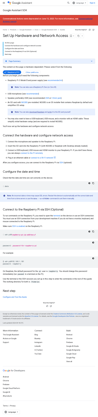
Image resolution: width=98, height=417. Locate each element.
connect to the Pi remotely (32, 153)
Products (13, 30)
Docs (36, 30)
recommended (32, 94)
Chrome (69, 338)
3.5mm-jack (56, 98)
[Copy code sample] (93, 183)
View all (69, 361)
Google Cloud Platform (11, 388)
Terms (5, 406)
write (50, 112)
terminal (56, 216)
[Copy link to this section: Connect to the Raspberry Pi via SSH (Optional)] (66, 209)
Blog (36, 335)
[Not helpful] (93, 30)
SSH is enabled (18, 226)
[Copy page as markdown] (78, 36)
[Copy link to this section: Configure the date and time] (42, 172)
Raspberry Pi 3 (13, 72)
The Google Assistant (11, 335)
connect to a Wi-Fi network (42, 158)
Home (5, 30)
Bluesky (37, 338)
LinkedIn (38, 346)
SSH (61, 162)
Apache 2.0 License (31, 316)
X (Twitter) (39, 350)
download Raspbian (36, 112)
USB (47, 98)
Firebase (69, 342)
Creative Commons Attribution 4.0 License (67, 314)
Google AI (6, 392)
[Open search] (68, 2)
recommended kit (55, 80)
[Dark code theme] (89, 183)
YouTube (38, 354)
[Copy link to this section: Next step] (17, 291)
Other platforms (32, 72)
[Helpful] (90, 30)
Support (6, 342)
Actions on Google (9, 338)
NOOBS (24, 102)
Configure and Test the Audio (15, 297)
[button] (49, 61)
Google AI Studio (72, 346)
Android (69, 335)
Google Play (70, 358)
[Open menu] (3, 3)
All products (7, 396)
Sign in (92, 3)
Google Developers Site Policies (63, 316)
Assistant (26, 3)
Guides (62, 30)
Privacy (13, 406)
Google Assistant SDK (15, 10)
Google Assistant (25, 30)
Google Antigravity (73, 350)
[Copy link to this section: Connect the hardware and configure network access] (75, 135)
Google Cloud (71, 354)
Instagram (38, 342)
